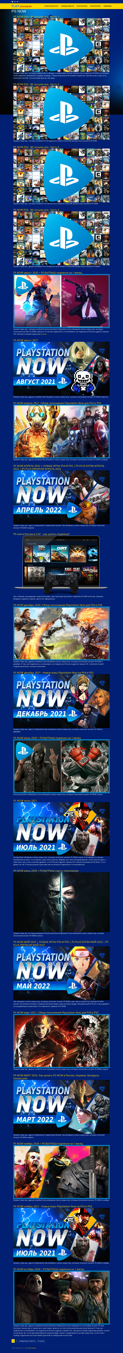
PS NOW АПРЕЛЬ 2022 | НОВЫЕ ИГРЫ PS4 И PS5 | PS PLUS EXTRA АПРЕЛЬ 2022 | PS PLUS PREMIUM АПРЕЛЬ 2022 (58, 467)
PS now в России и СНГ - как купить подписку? (41, 534)
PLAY (15, 6)
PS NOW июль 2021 (25, 800)
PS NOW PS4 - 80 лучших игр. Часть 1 (36, 16)
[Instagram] (14, 2)
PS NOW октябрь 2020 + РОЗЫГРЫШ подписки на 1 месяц (48, 1269)
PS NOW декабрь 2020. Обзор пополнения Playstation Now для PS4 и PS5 (57, 605)
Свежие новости (67, 6)
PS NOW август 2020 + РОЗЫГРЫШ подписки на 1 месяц (47, 272)
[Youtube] (12, 2)
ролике (44, 334)
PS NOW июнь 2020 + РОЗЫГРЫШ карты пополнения (45, 870)
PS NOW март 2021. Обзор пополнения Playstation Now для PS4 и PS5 (55, 1012)
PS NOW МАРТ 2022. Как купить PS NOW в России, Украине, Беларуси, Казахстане (56, 1077)
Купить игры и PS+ (51, 6)
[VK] (17, 2)
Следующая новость (27, 1341)
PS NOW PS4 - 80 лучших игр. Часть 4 (36, 209)
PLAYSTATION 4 (95, 6)
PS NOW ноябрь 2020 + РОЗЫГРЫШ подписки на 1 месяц (48, 1143)
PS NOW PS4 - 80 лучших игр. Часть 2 (36, 84)
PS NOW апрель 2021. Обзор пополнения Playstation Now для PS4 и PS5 (57, 403)
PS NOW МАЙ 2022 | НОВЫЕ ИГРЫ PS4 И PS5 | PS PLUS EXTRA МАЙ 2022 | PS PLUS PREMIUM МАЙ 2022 (60, 943)
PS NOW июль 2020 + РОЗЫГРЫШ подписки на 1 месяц (47, 738)
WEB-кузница (32, 1348)
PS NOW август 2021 (25, 340)
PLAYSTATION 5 (82, 6)
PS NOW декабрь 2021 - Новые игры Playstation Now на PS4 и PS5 (53, 672)
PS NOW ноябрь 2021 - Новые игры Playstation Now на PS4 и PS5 (52, 1206)
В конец (41, 1341)
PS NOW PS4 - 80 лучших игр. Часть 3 (36, 147)
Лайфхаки (107, 6)
